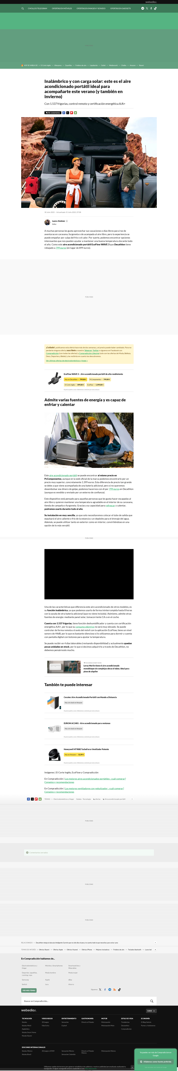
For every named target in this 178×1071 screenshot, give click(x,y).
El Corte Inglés (46, 65)
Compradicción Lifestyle (89, 353)
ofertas (97, 799)
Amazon (132, 65)
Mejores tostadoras (103, 950)
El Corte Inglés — (74, 385)
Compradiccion (126, 1029)
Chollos (123, 65)
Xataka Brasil (26, 1054)
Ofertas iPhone (87, 950)
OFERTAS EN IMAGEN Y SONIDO (91, 8)
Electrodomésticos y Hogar (64, 799)
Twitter (146, 8)
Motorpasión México (108, 1051)
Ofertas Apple (58, 950)
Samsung (25, 980)
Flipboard (71, 112)
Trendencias (125, 1022)
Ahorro (71, 984)
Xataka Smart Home (29, 1032)
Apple (47, 980)
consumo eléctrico (85, 626)
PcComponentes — (100, 379)
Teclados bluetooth (135, 950)
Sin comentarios (54, 113)
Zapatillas (68, 65)
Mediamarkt (113, 65)
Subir (149, 1011)
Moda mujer (73, 973)
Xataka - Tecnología (83, 799)
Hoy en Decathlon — (75, 379)
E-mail (75, 112)
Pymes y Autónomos (148, 1026)
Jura (46, 984)
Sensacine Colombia (68, 1054)
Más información (91, 1069)
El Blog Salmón (146, 1022)
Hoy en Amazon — (74, 755)
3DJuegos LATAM (48, 1051)
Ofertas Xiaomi (44, 950)
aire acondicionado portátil (63, 475)
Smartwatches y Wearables (74, 967)
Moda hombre (50, 973)
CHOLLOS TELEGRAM (37, 8)
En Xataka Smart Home (93, 663)
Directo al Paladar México (87, 1052)
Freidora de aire (80, 65)
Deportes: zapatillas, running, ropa (29, 974)
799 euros (61, 247)
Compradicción (52, 353)
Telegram (142, 8)
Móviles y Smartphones (54, 966)
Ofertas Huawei (72, 950)
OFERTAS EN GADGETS (120, 8)
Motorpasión (105, 1022)
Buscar (152, 1001)
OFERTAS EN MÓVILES (62, 8)
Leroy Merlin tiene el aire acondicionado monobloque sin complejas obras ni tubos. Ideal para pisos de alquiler (106, 668)
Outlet (103, 65)
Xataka (24, 1022)
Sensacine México (68, 1051)
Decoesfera (125, 1026)
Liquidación (94, 65)
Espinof (64, 1026)
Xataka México (27, 1051)
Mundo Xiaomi (27, 1036)
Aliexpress (58, 65)
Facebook (151, 8)
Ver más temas (29, 990)
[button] (59, 221)
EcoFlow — (95, 385)
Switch (24, 984)
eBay (70, 980)
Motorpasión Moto (107, 1026)
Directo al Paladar (87, 1022)
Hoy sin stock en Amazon (73, 703)
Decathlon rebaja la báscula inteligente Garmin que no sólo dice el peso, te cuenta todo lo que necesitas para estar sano (77, 943)
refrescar (110, 505)
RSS (114, 989)
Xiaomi (141, 65)
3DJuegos (45, 1022)
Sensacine (65, 1022)
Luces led (148, 950)
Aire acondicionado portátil (115, 799)
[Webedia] (151, 1)
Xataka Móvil (26, 1026)
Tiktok (155, 8)
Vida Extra (45, 1026)
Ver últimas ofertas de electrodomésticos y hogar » (67, 360)
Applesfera (25, 1029)
